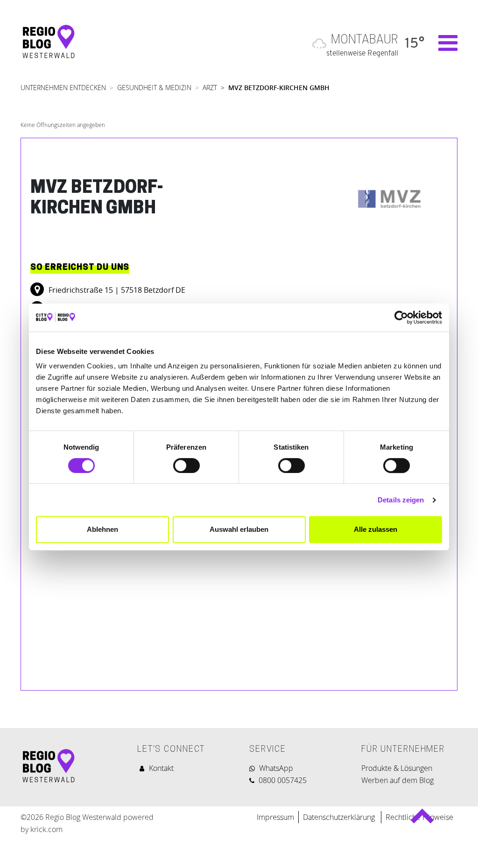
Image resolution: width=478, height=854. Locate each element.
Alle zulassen (375, 529)
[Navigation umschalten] (443, 42)
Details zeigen (401, 500)
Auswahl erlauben (239, 529)
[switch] (186, 465)
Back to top (421, 820)
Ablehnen (102, 529)
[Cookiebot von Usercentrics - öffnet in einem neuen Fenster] (401, 318)
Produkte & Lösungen (396, 768)
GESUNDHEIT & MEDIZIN (154, 87)
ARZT (210, 87)
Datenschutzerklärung (340, 817)
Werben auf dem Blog (397, 780)
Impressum (275, 817)
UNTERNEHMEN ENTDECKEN (63, 87)
